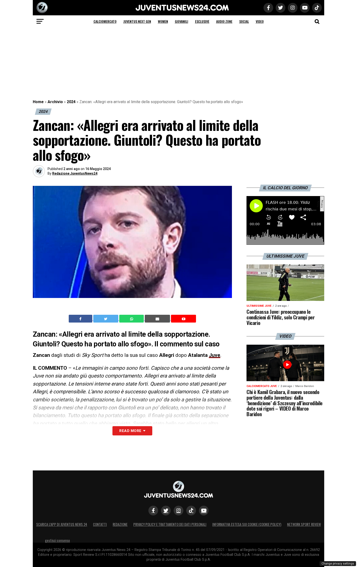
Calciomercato (105, 21)
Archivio (55, 101)
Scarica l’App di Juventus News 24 (61, 524)
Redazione (120, 524)
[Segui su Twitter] (166, 510)
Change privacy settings (338, 563)
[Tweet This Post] (106, 319)
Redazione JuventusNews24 (74, 173)
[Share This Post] (132, 319)
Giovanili (181, 21)
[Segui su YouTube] (204, 510)
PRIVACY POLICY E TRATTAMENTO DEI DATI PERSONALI (169, 524)
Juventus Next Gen (137, 21)
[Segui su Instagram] (178, 510)
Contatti (100, 524)
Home (38, 101)
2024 (71, 101)
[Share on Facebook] (81, 319)
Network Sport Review (304, 524)
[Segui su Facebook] (153, 510)
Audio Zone (224, 21)
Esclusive (202, 21)
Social (244, 21)
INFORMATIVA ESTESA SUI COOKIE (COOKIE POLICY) (246, 524)
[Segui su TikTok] (191, 510)
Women (163, 21)
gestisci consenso (57, 540)
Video (260, 21)
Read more (130, 431)
